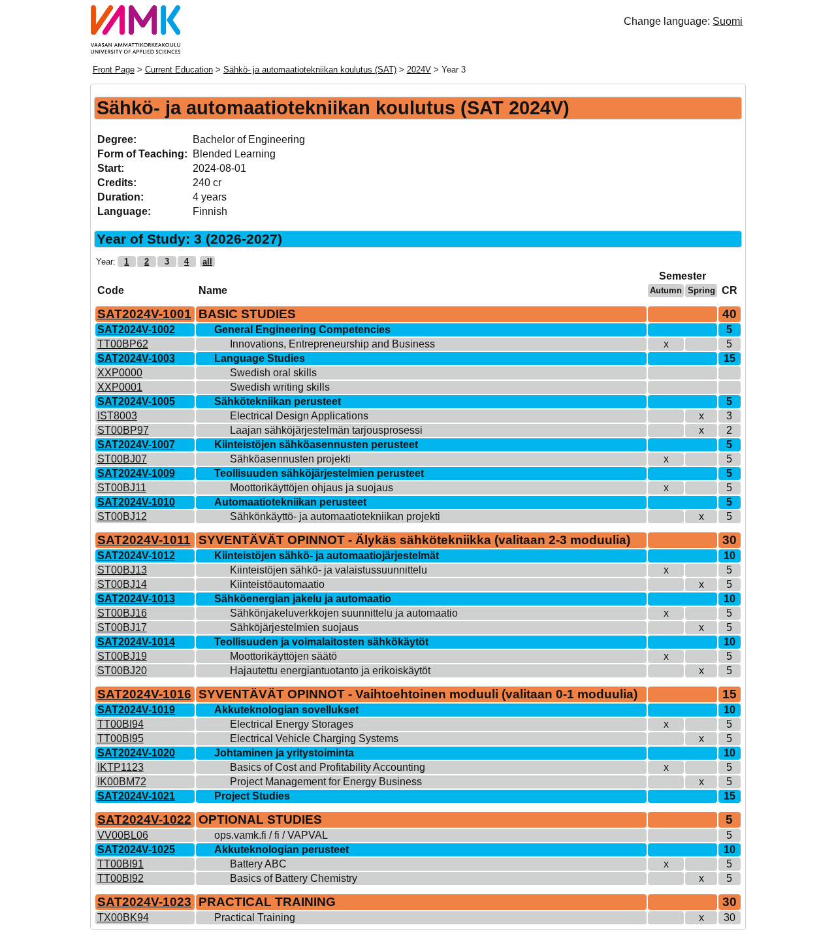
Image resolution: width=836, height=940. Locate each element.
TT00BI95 (120, 738)
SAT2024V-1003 (136, 358)
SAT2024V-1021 (136, 796)
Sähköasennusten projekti (290, 458)
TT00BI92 (120, 878)
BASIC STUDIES (247, 314)
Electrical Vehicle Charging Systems (314, 738)
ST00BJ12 (122, 516)
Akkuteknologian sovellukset (286, 709)
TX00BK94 (123, 917)
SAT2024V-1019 (136, 709)
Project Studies (252, 796)
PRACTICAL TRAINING (267, 902)
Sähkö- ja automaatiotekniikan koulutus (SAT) (309, 69)
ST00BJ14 (122, 584)
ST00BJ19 (122, 656)
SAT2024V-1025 (136, 849)
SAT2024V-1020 (136, 752)
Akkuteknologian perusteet (281, 849)
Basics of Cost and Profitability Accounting (327, 767)
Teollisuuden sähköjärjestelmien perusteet (319, 473)
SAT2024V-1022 (144, 819)
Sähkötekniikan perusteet (277, 401)
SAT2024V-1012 (136, 555)
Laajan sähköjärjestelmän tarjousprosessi (326, 430)
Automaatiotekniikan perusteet (290, 502)
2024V (419, 69)
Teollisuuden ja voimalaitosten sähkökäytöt (321, 641)
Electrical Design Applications (299, 415)
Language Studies (259, 358)
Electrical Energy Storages (291, 724)
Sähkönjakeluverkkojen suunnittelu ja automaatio (344, 613)
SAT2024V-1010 (136, 502)
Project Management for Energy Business (326, 781)
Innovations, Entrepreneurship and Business (332, 343)
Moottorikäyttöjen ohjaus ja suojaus (311, 487)
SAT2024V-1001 (144, 314)
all (207, 262)
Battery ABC (258, 863)
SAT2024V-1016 (144, 694)
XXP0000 (119, 372)
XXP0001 (119, 387)
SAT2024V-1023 (144, 902)
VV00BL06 (122, 835)
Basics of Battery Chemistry (293, 878)
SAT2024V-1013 (136, 598)
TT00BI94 (120, 724)
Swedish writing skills (280, 387)
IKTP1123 (120, 767)
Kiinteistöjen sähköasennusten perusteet (316, 444)
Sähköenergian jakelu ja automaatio (302, 598)
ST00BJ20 (122, 670)
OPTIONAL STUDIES (260, 819)
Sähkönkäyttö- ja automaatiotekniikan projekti (335, 516)
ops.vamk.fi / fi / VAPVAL (271, 835)
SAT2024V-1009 (136, 473)
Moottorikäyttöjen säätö (283, 656)
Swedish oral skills (273, 372)
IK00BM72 (121, 781)
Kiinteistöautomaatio (277, 584)
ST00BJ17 (122, 627)
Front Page (114, 69)
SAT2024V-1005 (136, 401)
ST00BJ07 (122, 458)
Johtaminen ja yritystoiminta (284, 752)
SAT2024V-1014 (136, 641)
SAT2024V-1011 (144, 540)
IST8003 (117, 415)
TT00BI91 (120, 863)
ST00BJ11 (121, 487)
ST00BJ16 (122, 613)
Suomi (728, 21)
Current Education (179, 69)
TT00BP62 (122, 343)
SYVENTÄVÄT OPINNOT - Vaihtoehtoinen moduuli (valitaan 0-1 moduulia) (418, 694)
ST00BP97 (123, 430)
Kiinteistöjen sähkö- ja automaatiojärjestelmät (326, 555)
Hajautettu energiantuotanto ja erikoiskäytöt (330, 670)
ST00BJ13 (122, 569)
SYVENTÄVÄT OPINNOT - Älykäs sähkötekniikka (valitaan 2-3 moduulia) (414, 540)
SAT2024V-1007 (136, 444)
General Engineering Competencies (302, 329)
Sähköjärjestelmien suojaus (294, 627)
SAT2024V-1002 (136, 329)
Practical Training (254, 917)
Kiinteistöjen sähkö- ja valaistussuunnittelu (328, 569)
